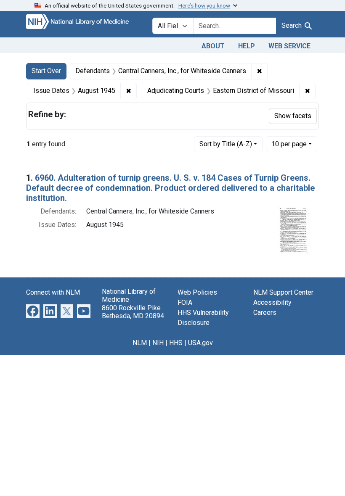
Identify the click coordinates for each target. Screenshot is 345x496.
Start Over (46, 71)
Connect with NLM (53, 292)
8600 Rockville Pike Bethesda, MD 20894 (133, 312)
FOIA (185, 302)
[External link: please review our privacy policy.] (33, 311)
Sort (225, 144)
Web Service (289, 46)
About (213, 46)
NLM (140, 343)
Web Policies (197, 292)
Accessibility (272, 302)
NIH (158, 343)
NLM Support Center (283, 292)
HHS (176, 343)
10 (289, 144)
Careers (264, 313)
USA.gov (200, 343)
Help (246, 46)
